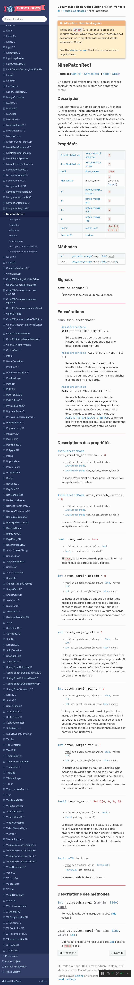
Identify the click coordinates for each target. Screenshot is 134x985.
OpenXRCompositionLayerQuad (24, 308)
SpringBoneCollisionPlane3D (22, 678)
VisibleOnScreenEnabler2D (21, 845)
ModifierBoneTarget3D (19, 141)
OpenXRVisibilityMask (18, 344)
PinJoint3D (12, 439)
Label (9, 30)
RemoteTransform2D (18, 505)
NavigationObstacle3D (19, 197)
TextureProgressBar (17, 761)
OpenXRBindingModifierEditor (23, 279)
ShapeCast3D (14, 594)
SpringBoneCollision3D (19, 667)
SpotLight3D (13, 656)
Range (9, 478)
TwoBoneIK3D (14, 800)
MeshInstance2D (16, 125)
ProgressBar (13, 472)
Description (14, 219)
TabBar (10, 739)
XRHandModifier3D (17, 939)
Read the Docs (67, 979)
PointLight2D (13, 444)
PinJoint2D (12, 433)
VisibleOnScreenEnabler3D (21, 850)
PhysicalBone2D (15, 405)
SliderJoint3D (13, 628)
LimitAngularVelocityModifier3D (24, 69)
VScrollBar (12, 878)
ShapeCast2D (14, 589)
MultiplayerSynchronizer (19, 164)
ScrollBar (11, 567)
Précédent (69, 953)
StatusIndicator (15, 722)
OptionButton (13, 350)
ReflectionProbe (15, 500)
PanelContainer (14, 361)
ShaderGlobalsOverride (19, 583)
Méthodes (14, 230)
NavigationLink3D (16, 186)
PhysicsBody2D (15, 422)
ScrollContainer (15, 572)
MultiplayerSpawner (17, 158)
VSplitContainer (15, 895)
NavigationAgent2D (17, 169)
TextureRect (13, 767)
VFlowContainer (15, 822)
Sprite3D (11, 700)
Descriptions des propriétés (23, 246)
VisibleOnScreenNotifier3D (21, 861)
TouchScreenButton (17, 789)
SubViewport (13, 728)
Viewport (11, 833)
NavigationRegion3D (17, 208)
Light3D (10, 47)
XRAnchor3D (13, 911)
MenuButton (13, 119)
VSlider (10, 889)
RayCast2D (12, 483)
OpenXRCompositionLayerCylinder (21, 292)
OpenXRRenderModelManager (23, 339)
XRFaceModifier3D (16, 933)
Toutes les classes (74, 10)
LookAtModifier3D (16, 91)
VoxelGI (10, 872)
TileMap (10, 772)
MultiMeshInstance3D (18, 152)
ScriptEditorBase (15, 561)
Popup (10, 455)
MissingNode (13, 136)
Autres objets (12, 961)
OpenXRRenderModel (18, 333)
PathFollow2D (14, 394)
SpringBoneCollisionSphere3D (23, 683)
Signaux (13, 235)
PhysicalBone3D (15, 411)
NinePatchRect (15, 214)
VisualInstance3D (16, 867)
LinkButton (12, 86)
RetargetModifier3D (17, 522)
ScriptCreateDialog (17, 550)
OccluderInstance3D (17, 268)
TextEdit (11, 750)
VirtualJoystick (14, 839)
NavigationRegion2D (17, 202)
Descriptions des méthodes (23, 251)
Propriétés (14, 225)
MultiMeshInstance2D (18, 147)
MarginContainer (15, 97)
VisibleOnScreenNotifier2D (21, 856)
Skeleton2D (13, 600)
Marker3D (11, 108)
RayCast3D (12, 489)
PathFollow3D (14, 400)
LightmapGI (13, 52)
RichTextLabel (14, 528)
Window (10, 900)
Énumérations (16, 241)
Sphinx (79, 975)
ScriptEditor (13, 556)
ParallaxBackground (17, 372)
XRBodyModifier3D (17, 917)
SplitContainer (14, 650)
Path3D (10, 389)
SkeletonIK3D (14, 611)
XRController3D (15, 928)
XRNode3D (12, 945)
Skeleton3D (12, 606)
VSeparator (12, 883)
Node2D (11, 257)
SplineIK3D (12, 644)
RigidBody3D (13, 539)
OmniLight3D (13, 273)
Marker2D (11, 102)
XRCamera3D (13, 922)
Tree (8, 795)
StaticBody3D (14, 717)
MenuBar (11, 113)
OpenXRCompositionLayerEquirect (21, 301)
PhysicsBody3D (15, 428)
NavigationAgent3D (17, 175)
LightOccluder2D (15, 63)
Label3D (11, 36)
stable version (78, 50)
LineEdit (10, 80)
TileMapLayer (13, 778)
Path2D (10, 383)
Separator (11, 578)
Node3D (11, 262)
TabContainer (13, 744)
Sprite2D (11, 694)
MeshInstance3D (15, 130)
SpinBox (11, 639)
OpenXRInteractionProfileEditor (24, 319)
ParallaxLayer (13, 378)
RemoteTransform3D (18, 511)
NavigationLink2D (16, 180)
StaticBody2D (14, 711)
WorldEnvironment (16, 906)
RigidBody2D (13, 533)
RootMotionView (15, 544)
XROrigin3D (12, 950)
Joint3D (10, 25)
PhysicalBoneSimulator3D (20, 417)
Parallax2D (12, 367)
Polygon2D (12, 450)
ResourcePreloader (16, 517)
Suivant (116, 953)
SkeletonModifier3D (17, 617)
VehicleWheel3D (15, 817)
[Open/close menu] (4, 30)
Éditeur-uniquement (16, 966)
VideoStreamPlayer (17, 828)
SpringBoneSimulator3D (19, 689)
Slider (9, 622)
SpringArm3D (13, 661)
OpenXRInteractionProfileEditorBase (24, 326)
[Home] (59, 11)
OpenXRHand (13, 313)
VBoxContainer (14, 806)
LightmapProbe (15, 58)
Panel (9, 355)
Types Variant (12, 971)
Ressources (11, 956)
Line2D (10, 75)
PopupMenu (13, 461)
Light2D (10, 41)
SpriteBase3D (14, 706)
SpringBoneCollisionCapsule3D (23, 672)
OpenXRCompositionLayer (21, 284)
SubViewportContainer (19, 733)
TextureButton (14, 756)
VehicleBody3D (14, 811)
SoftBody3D (13, 633)
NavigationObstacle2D (19, 191)
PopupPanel (13, 467)
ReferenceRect (14, 494)
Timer (9, 783)
